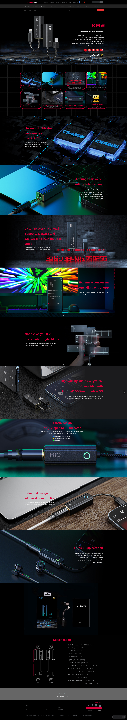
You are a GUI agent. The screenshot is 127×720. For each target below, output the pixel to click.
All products (27, 6)
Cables (87, 6)
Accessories (96, 6)
